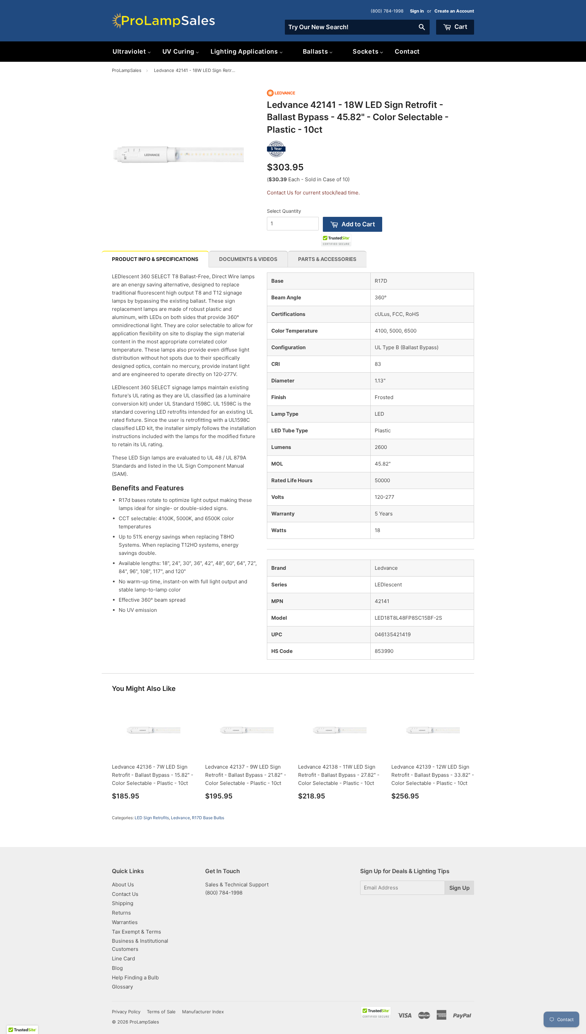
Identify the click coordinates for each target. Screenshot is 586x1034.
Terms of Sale (161, 1011)
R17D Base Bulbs (208, 817)
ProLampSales (126, 70)
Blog (117, 968)
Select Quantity (284, 211)
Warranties (125, 922)
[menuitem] (132, 51)
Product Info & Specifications (155, 259)
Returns (121, 912)
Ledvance (180, 817)
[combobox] (357, 27)
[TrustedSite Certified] (336, 240)
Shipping (122, 903)
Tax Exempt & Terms (136, 931)
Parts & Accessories (327, 259)
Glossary (122, 986)
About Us (123, 884)
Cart (460, 26)
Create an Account (454, 11)
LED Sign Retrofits (152, 817)
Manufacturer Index (203, 1011)
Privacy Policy (126, 1011)
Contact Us (125, 894)
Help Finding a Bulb (135, 977)
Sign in (417, 11)
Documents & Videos (248, 259)
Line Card (123, 958)
